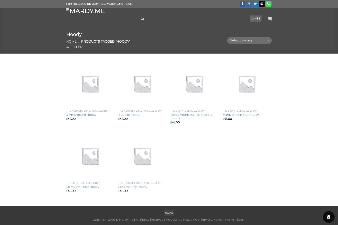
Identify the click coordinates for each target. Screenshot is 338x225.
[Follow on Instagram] (249, 4)
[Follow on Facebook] (242, 4)
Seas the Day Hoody (132, 187)
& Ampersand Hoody (81, 115)
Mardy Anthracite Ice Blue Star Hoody (191, 116)
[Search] (142, 19)
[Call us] (268, 4)
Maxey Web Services (197, 219)
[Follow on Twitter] (255, 4)
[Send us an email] (262, 4)
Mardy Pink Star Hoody (82, 187)
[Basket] (270, 18)
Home (71, 41)
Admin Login (236, 219)
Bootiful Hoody (129, 115)
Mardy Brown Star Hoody (241, 115)
